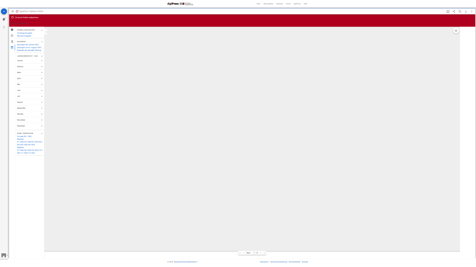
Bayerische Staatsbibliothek (184, 262)
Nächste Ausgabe (24, 36)
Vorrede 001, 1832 (24, 136)
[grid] (467, 142)
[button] (242, 24)
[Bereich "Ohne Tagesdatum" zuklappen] (41, 133)
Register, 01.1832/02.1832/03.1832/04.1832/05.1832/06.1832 (30, 142)
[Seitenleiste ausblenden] (13, 11)
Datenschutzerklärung (278, 262)
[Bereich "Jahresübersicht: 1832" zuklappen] (41, 56)
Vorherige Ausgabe (24, 33)
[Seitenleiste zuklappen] (46, 32)
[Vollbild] (4, 27)
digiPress (297, 4)
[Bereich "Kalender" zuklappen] (41, 41)
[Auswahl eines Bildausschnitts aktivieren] (460, 11)
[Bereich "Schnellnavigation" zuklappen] (41, 30)
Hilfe (305, 4)
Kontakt (305, 262)
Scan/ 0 (252, 253)
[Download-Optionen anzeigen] (466, 11)
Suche (288, 4)
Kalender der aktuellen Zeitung (29, 50)
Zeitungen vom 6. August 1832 (29, 47)
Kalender (279, 4)
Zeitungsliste (268, 4)
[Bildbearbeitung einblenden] (456, 31)
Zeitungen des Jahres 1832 (28, 45)
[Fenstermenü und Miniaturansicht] (448, 11)
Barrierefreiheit (294, 262)
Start (258, 4)
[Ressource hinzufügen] (4, 11)
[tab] (12, 30)
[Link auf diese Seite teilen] (454, 11)
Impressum (264, 262)
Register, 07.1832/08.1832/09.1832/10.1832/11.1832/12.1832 (30, 150)
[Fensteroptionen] (472, 11)
